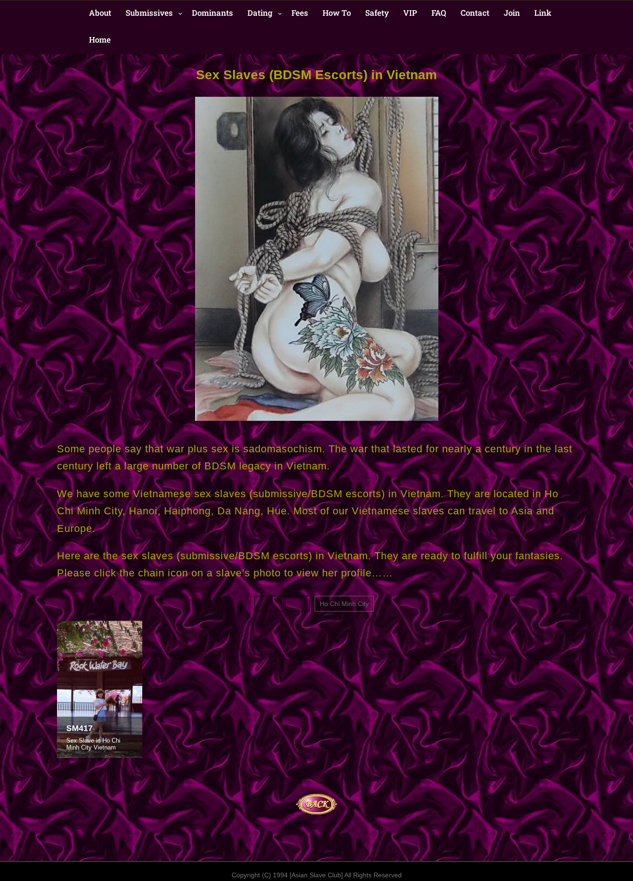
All (282, 603)
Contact (475, 12)
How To (337, 12)
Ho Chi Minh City (344, 603)
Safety (377, 12)
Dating (259, 12)
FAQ (438, 12)
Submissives (149, 12)
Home (100, 39)
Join (512, 12)
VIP (410, 12)
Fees (299, 12)
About (100, 12)
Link (542, 12)
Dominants (212, 12)
